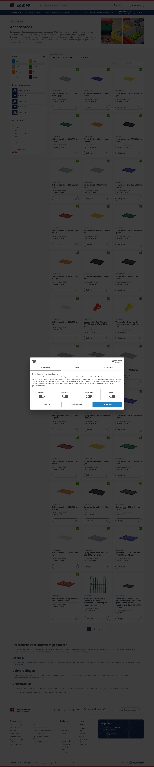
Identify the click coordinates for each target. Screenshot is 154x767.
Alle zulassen (107, 404)
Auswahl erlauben (77, 404)
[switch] (65, 396)
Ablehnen (46, 404)
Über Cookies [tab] (108, 367)
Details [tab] (77, 367)
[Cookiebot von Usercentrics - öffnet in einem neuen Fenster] (113, 361)
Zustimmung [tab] (45, 367)
